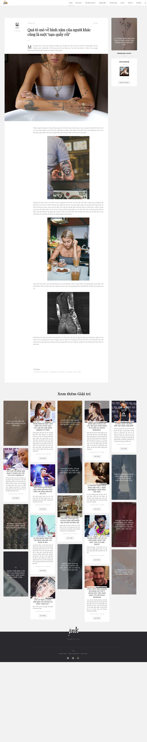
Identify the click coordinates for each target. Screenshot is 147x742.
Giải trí (130, 3)
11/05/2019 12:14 (124, 590)
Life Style (78, 3)
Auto (124, 24)
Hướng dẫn (102, 3)
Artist (122, 3)
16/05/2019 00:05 (124, 542)
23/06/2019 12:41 (16, 441)
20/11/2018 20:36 (124, 21)
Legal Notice (84, 653)
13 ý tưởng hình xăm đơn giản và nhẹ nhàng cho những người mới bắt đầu (124, 42)
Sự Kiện (138, 3)
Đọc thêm (42, 458)
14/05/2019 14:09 (70, 584)
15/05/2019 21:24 (16, 544)
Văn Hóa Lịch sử (90, 3)
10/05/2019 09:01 (16, 592)
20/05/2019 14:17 (124, 495)
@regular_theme (124, 82)
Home (71, 3)
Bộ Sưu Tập (113, 3)
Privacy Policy (63, 653)
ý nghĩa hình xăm (41, 372)
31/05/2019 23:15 (70, 488)
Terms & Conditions (74, 653)
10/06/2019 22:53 (70, 441)
